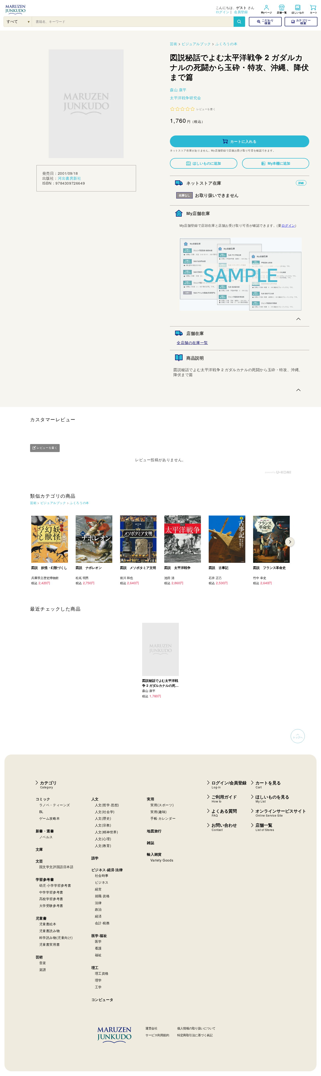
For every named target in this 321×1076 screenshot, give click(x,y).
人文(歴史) (103, 818)
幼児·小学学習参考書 (55, 885)
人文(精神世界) (106, 832)
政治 (98, 909)
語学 (95, 858)
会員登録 (241, 11)
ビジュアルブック (196, 43)
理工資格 (102, 973)
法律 (98, 902)
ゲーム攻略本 (49, 818)
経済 (98, 916)
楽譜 (42, 969)
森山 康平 (178, 89)
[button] (301, 21)
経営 (98, 889)
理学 (98, 980)
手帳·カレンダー (163, 818)
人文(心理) (103, 838)
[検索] (239, 21)
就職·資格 (102, 895)
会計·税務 (102, 923)
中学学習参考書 (51, 892)
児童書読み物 (49, 930)
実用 (150, 799)
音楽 (42, 962)
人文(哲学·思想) (107, 804)
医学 (98, 941)
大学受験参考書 (51, 905)
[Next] (289, 542)
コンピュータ (102, 999)
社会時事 (102, 875)
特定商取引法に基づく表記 (194, 1035)
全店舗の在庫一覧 (192, 342)
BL (41, 811)
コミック (43, 799)
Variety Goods (161, 860)
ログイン (222, 11)
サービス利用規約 (157, 1035)
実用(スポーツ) (162, 804)
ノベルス (46, 836)
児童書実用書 (49, 944)
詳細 (301, 183)
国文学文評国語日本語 (56, 866)
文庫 (39, 849)
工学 (98, 987)
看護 (98, 948)
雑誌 (150, 842)
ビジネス (102, 882)
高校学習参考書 (51, 898)
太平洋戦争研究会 (185, 97)
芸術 (173, 43)
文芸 (39, 861)
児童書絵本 (47, 923)
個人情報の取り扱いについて (196, 1028)
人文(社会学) (105, 811)
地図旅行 (154, 831)
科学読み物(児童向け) (56, 937)
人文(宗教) (103, 825)
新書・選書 (45, 831)
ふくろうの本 (226, 43)
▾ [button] (29, 21)
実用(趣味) (158, 811)
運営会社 (151, 1028)
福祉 (98, 955)
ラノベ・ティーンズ (54, 804)
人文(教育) (103, 845)
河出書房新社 (69, 178)
